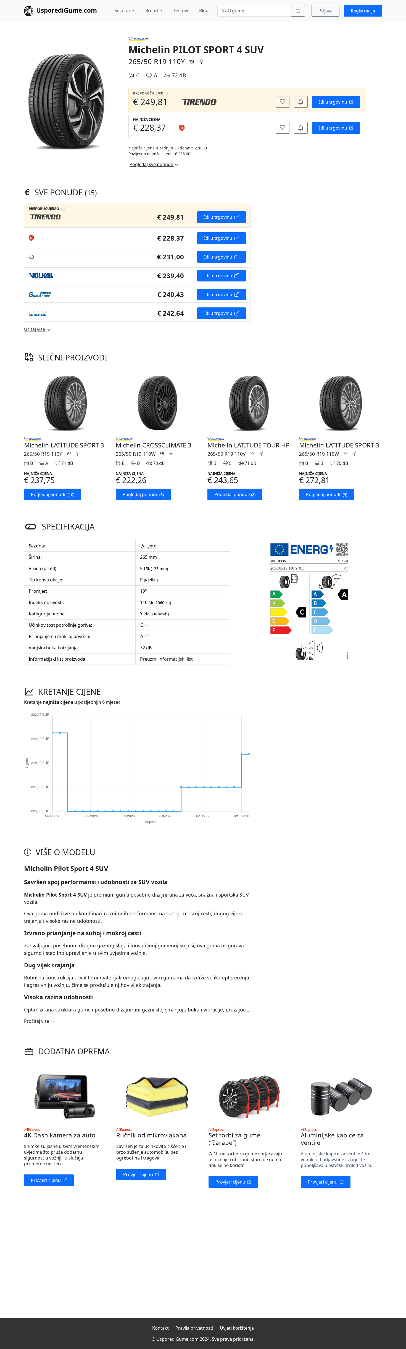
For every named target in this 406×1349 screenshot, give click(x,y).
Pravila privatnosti (194, 1328)
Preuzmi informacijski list (166, 659)
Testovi (180, 10)
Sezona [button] (123, 10)
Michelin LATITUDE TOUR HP (248, 445)
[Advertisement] (309, 241)
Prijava (325, 11)
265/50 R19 (147, 61)
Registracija (363, 11)
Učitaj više (35, 329)
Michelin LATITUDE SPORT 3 (64, 445)
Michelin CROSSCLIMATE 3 (153, 445)
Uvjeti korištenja (237, 1328)
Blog (204, 10)
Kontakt (160, 1328)
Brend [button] (152, 10)
